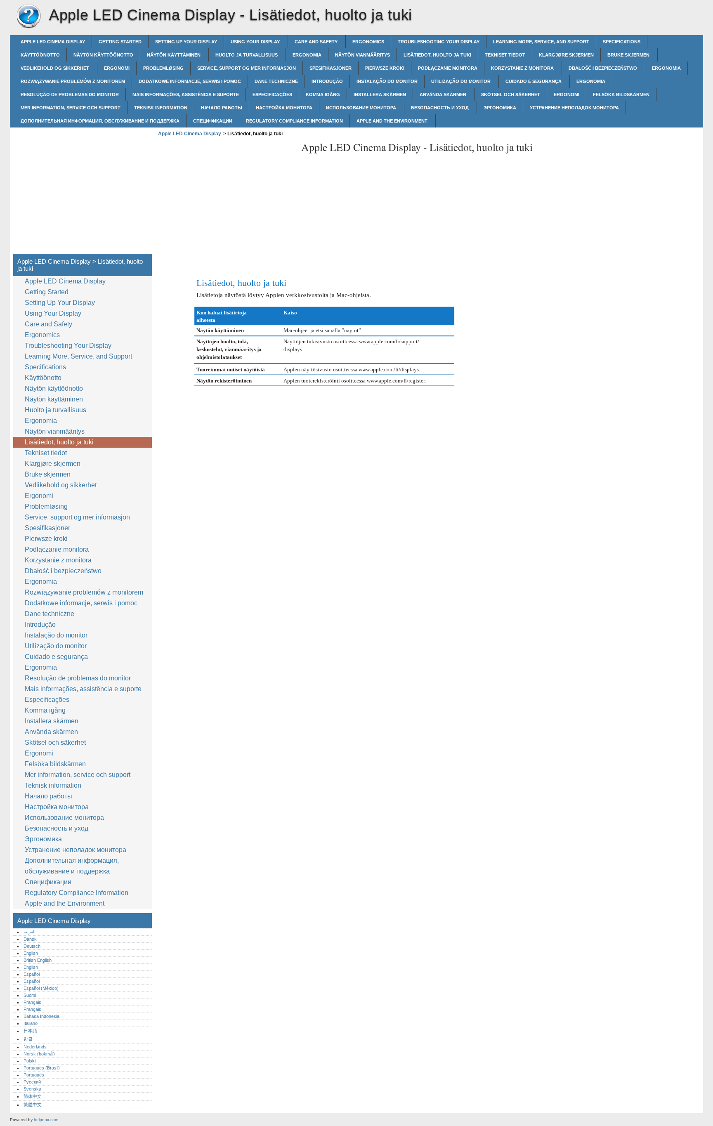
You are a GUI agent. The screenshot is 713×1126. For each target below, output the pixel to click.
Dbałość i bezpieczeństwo (603, 68)
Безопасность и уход (440, 107)
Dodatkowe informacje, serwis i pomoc (190, 81)
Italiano (31, 1023)
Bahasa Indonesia (41, 1016)
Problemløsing (163, 68)
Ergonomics (368, 41)
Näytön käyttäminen (174, 54)
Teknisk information (160, 107)
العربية (29, 931)
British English (38, 960)
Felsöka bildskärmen (621, 94)
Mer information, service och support (70, 107)
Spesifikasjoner (330, 68)
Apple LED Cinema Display (28, 16)
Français (32, 1002)
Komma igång (323, 94)
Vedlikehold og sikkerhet (55, 68)
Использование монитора (361, 107)
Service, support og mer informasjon (246, 68)
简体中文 (33, 1096)
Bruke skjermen (629, 54)
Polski (29, 1060)
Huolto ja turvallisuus (247, 54)
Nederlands (35, 1046)
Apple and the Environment (392, 120)
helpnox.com (46, 1119)
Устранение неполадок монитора (574, 107)
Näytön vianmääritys (362, 54)
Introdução (327, 81)
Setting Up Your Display (186, 41)
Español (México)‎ (41, 988)
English (31, 953)
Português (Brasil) (42, 1067)
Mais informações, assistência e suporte (185, 94)
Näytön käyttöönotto (103, 54)
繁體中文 (33, 1104)
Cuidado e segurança (534, 81)
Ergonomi (117, 68)
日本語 (30, 1030)
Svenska (32, 1088)
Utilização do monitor (461, 81)
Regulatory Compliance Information (294, 120)
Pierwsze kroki (384, 68)
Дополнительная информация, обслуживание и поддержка (100, 120)
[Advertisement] (225, 197)
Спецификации (212, 120)
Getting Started (120, 41)
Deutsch (32, 946)
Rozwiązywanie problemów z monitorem (73, 81)
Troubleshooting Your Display (438, 41)
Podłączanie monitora (447, 68)
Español (32, 974)
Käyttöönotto (40, 54)
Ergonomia (307, 54)
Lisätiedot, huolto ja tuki (437, 54)
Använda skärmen (443, 94)
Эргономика (500, 107)
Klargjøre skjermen (566, 54)
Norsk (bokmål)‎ (39, 1053)
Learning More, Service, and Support (541, 41)
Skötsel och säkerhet (510, 94)
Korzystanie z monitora (523, 68)
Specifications (621, 41)
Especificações (272, 94)
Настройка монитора (284, 107)
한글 (28, 1038)
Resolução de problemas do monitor (70, 94)
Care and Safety (317, 41)
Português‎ (34, 1074)
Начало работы (221, 107)
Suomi (30, 995)
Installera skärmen (380, 94)
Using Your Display (256, 41)
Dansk (30, 939)
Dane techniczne (276, 81)
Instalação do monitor (387, 81)
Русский (32, 1081)
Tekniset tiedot (505, 54)
